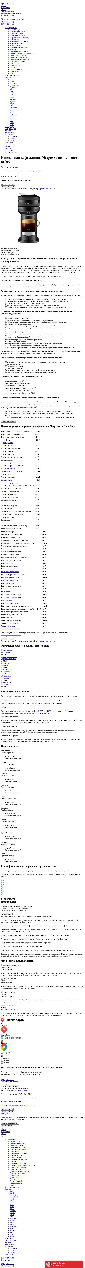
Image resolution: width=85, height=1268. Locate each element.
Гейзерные (5, 678)
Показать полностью (9, 421)
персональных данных (47, 189)
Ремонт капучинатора (9, 580)
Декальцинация (7, 443)
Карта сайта (30, 1105)
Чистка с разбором (8, 626)
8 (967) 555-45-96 (44, 711)
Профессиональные (8, 659)
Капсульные (5, 652)
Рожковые (5, 665)
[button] (9, 135)
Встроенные (5, 671)
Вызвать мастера (7, 1111)
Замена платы (6, 480)
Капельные (5, 684)
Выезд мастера (7, 1125)
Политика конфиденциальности (13, 1105)
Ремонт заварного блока (10, 572)
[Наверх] (2, 1128)
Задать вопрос (7, 914)
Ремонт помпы (6, 600)
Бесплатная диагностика (10, 1123)
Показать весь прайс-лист (10, 629)
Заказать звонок (7, 22)
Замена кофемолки (8, 468)
